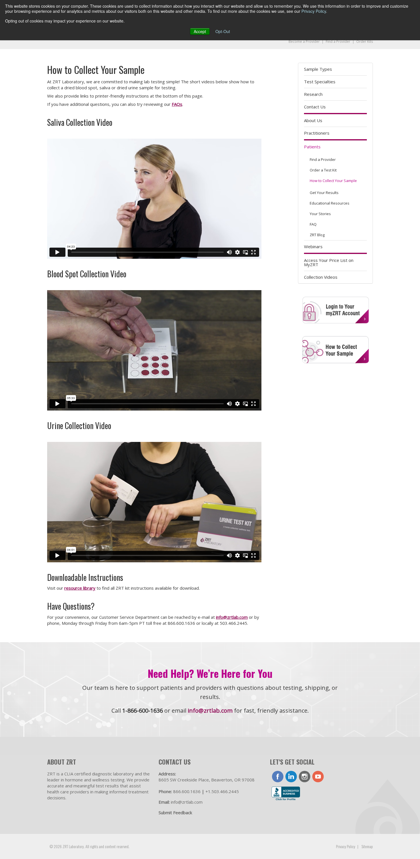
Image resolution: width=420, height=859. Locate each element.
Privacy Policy (313, 11)
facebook (277, 776)
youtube (318, 776)
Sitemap (367, 846)
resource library (79, 588)
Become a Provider (304, 41)
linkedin (291, 776)
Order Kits (364, 41)
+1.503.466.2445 (222, 791)
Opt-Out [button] (222, 31)
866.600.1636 (187, 791)
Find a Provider (338, 41)
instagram (304, 776)
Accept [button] (200, 31)
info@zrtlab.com (232, 617)
